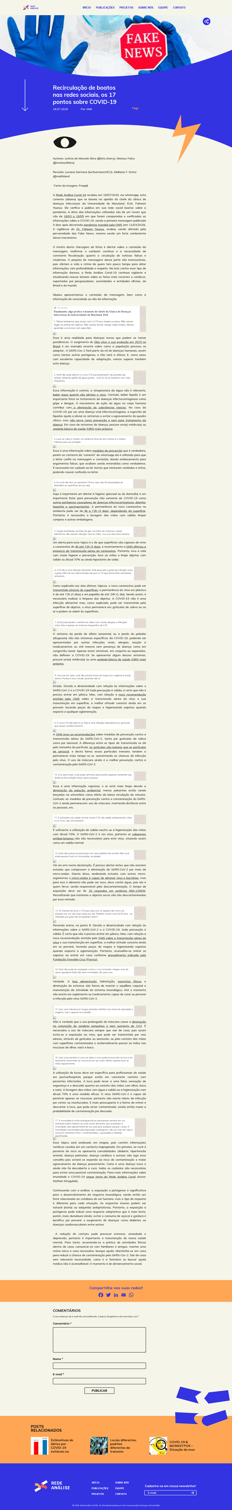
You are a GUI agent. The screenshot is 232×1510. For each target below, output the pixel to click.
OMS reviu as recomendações (75, 734)
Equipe (163, 7)
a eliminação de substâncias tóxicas (99, 407)
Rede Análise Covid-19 (71, 195)
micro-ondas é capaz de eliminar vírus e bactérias (105, 878)
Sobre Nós (145, 7)
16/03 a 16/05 (74, 216)
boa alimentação (84, 981)
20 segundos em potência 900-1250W (117, 891)
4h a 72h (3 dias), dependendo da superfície (114, 511)
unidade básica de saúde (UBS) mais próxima (83, 429)
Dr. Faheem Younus (90, 229)
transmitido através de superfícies (75, 590)
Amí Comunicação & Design (134, 1505)
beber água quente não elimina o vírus (79, 394)
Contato (179, 7)
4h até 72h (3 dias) (87, 546)
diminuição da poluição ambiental (76, 790)
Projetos (126, 7)
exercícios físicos (130, 981)
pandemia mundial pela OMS (103, 225)
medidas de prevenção (107, 450)
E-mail (58, 1374)
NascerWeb (154, 1505)
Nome (58, 1359)
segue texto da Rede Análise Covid (111, 1177)
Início (87, 7)
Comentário (62, 1323)
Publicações (105, 7)
